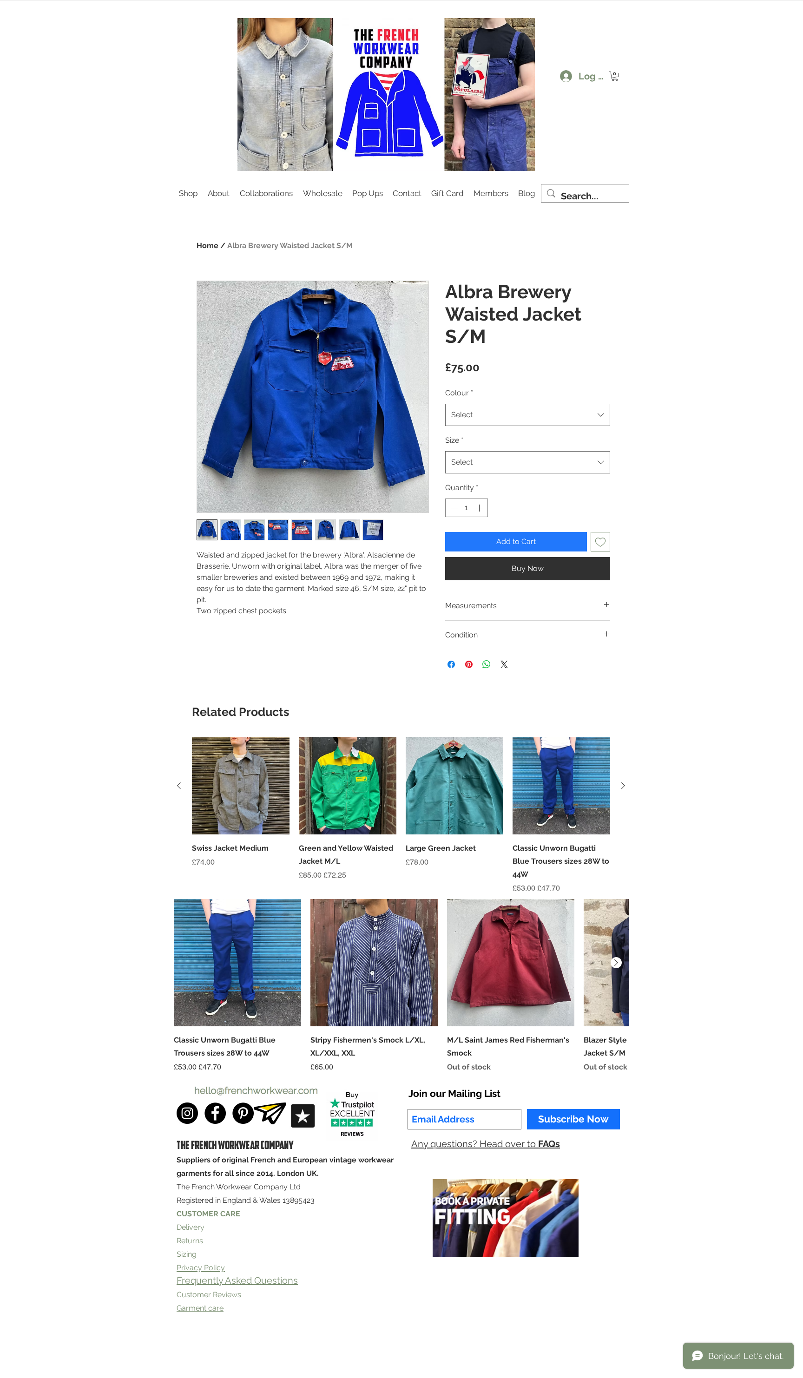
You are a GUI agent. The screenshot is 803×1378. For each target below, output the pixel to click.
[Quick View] (241, 785)
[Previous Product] (178, 785)
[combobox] (527, 415)
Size (454, 440)
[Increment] (480, 508)
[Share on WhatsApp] (486, 664)
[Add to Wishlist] (600, 541)
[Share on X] (504, 664)
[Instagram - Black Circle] (187, 1113)
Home (207, 245)
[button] (614, 76)
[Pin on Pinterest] (468, 664)
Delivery (190, 1227)
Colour (459, 392)
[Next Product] (623, 785)
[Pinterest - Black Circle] (243, 1113)
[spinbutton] (467, 508)
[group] (401, 815)
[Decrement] (453, 508)
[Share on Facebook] (451, 664)
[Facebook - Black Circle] (215, 1113)
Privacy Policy (327, 1347)
